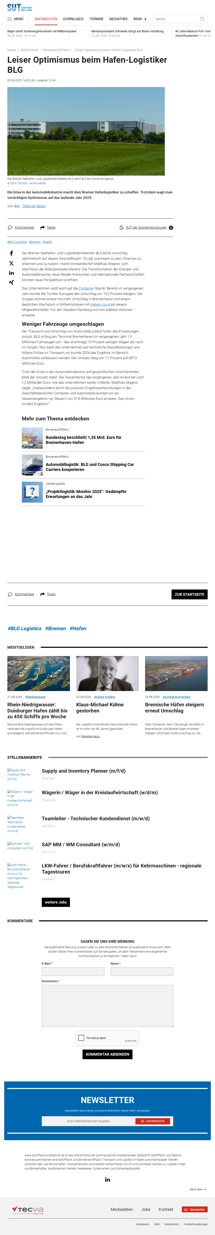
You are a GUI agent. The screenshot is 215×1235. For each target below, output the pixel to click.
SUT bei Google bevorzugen (146, 228)
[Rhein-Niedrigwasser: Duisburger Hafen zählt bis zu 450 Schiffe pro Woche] (38, 673)
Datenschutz (171, 1224)
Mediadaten (122, 1209)
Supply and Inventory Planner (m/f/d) (84, 771)
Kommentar (50, 981)
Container (86, 288)
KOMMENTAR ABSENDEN (107, 1054)
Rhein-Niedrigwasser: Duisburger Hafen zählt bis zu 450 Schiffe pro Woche (37, 711)
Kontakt (166, 1209)
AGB (156, 1224)
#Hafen (77, 628)
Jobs (145, 1209)
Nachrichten (46, 19)
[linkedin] (107, 1179)
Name (115, 963)
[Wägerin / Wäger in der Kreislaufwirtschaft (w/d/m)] (21, 798)
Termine (96, 19)
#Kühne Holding (104, 697)
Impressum (142, 1224)
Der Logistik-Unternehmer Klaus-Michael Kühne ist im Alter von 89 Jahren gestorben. (106, 726)
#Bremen (55, 628)
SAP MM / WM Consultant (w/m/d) (81, 845)
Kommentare (24, 228)
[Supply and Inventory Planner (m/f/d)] (21, 774)
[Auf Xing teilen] (11, 282)
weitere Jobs (56, 902)
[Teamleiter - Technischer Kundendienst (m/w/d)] (21, 824)
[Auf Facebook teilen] (11, 253)
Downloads (73, 19)
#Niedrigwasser (35, 697)
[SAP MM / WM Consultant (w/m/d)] (21, 846)
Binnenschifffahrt (56, 50)
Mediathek (118, 19)
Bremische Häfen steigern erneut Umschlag (174, 708)
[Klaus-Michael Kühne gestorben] (107, 673)
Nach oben (196, 1189)
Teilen (51, 228)
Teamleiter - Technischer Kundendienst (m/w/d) (96, 819)
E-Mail (46, 963)
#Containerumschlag (176, 697)
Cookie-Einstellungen (196, 1224)
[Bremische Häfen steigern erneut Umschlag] (176, 673)
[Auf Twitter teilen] (11, 263)
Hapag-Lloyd (100, 304)
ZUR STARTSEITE (189, 594)
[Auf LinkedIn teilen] (11, 272)
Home (11, 50)
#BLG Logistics (24, 628)
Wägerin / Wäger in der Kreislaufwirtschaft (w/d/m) (100, 793)
